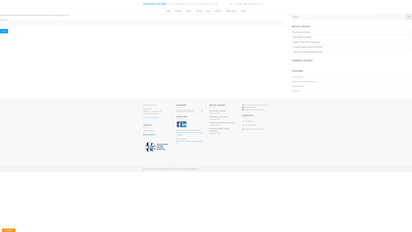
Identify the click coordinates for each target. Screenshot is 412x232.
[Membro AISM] (156, 142)
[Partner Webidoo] (149, 135)
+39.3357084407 (237, 4)
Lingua (243, 11)
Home (168, 11)
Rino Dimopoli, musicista (301, 32)
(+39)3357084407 (250, 107)
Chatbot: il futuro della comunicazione (306, 42)
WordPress (195, 169)
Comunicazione (297, 77)
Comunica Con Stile (154, 3)
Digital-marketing (298, 86)
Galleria (199, 11)
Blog (209, 11)
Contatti (218, 11)
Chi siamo (178, 11)
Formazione (296, 91)
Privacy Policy (231, 11)
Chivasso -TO (249, 121)
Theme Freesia (177, 169)
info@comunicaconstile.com (254, 4)
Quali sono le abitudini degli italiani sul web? (308, 52)
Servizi (188, 11)
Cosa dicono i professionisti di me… (305, 81)
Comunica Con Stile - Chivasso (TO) (255, 105)
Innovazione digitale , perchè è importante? (308, 47)
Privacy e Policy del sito (151, 118)
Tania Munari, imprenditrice (302, 37)
